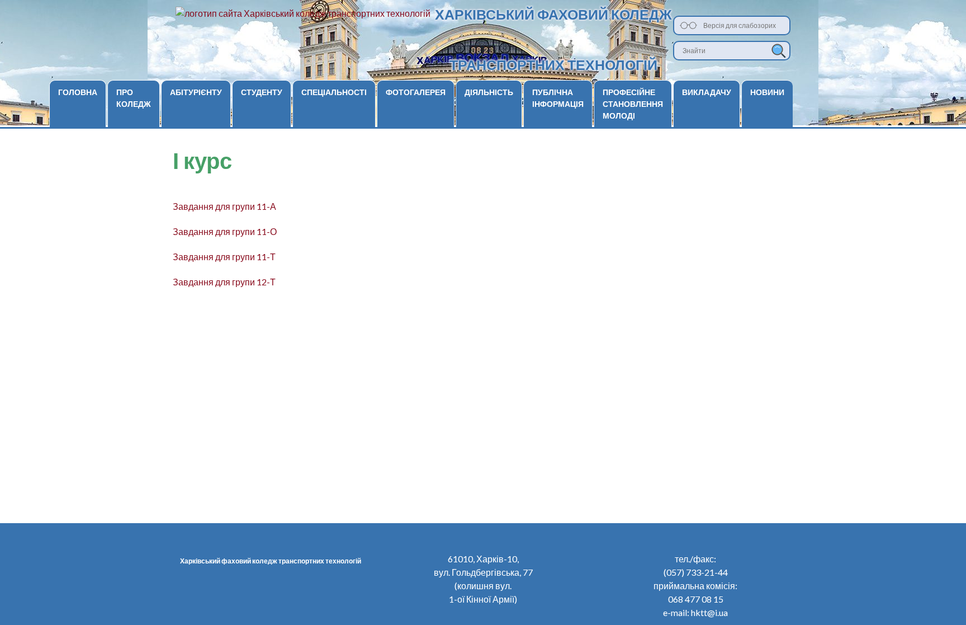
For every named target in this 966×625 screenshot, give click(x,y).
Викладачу (706, 92)
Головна (77, 92)
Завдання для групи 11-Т (224, 256)
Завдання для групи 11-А (224, 206)
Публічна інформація (558, 98)
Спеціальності (334, 92)
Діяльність (489, 92)
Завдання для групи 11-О (225, 231)
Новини (767, 92)
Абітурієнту (196, 92)
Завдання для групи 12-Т (224, 281)
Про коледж (133, 98)
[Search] (778, 50)
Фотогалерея (416, 92)
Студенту (261, 92)
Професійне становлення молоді (633, 103)
